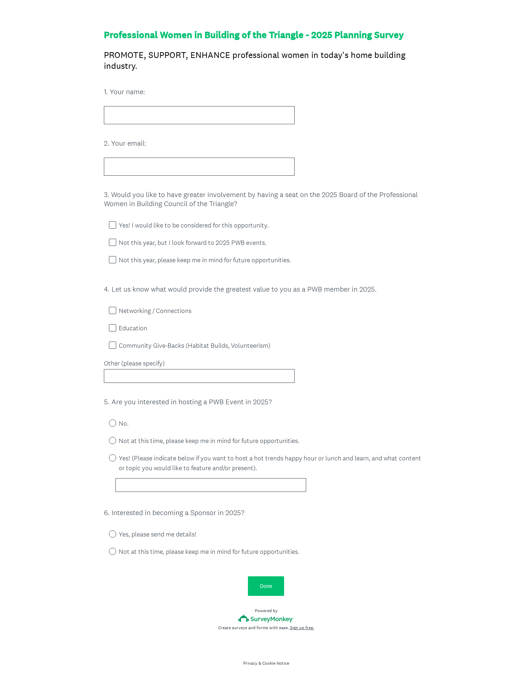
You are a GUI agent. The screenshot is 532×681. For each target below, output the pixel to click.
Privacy (250, 663)
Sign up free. (302, 628)
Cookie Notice (275, 663)
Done (266, 585)
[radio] (107, 422)
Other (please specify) (134, 363)
